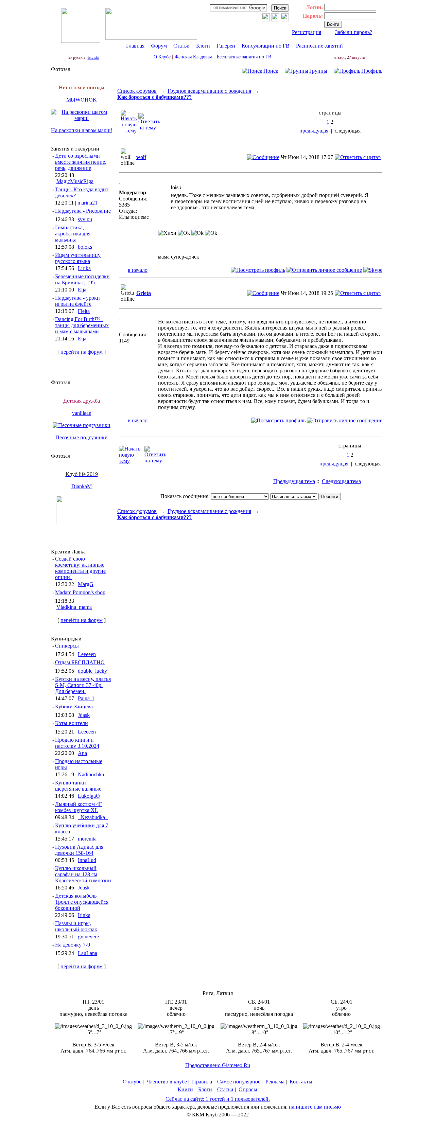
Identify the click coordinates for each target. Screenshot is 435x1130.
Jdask (84, 715)
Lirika (84, 268)
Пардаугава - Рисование (83, 211)
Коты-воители (71, 723)
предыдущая (313, 131)
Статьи (181, 46)
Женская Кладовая (193, 56)
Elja (82, 290)
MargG (85, 584)
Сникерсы (67, 646)
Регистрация (306, 32)
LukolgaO (89, 796)
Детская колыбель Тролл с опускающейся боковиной (81, 902)
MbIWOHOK (81, 100)
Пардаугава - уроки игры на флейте (77, 301)
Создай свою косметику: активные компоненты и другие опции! (80, 568)
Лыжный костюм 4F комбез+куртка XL (78, 807)
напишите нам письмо (315, 1107)
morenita (87, 839)
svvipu (85, 219)
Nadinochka (91, 774)
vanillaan (81, 413)
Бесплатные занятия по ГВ (244, 56)
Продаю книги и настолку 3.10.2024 (77, 743)
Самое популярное (238, 1081)
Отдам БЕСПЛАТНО (80, 662)
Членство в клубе (166, 1081)
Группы (318, 71)
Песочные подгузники (81, 437)
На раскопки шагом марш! (81, 130)
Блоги (203, 46)
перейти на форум (81, 352)
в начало (137, 270)
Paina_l (86, 698)
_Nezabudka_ (93, 817)
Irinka (84, 915)
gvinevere (88, 936)
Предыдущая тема (294, 481)
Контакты (301, 1081)
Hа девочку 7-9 (72, 945)
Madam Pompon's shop (80, 592)
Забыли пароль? (353, 32)
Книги (185, 1089)
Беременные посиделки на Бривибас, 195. (82, 279)
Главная (135, 46)
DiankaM (81, 486)
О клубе (132, 1081)
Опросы (248, 1089)
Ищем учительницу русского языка (78, 258)
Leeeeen (87, 654)
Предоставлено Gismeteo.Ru (217, 1065)
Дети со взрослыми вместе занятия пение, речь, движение (80, 162)
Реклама (274, 1081)
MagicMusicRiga (74, 181)
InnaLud (87, 860)
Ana (82, 753)
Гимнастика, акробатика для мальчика (72, 234)
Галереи (225, 46)
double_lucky (92, 671)
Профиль (371, 71)
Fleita (84, 311)
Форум (159, 46)
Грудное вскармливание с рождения (209, 91)
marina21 (87, 203)
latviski (93, 57)
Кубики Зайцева (74, 706)
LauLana (87, 953)
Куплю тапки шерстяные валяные (78, 786)
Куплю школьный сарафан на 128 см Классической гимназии (83, 874)
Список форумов (137, 91)
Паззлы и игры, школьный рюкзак (76, 926)
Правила (202, 1081)
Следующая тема (341, 481)
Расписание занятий (319, 46)
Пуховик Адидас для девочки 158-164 (79, 850)
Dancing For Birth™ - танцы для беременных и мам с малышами (82, 325)
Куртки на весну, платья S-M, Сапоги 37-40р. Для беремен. (83, 685)
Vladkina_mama (74, 607)
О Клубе (162, 56)
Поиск (270, 71)
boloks (85, 247)
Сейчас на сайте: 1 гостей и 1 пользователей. (218, 1099)
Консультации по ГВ (266, 46)
